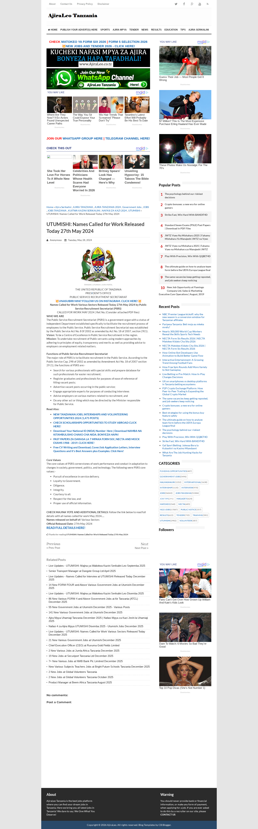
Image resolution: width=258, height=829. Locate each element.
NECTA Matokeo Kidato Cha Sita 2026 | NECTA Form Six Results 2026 (183, 347)
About (52, 4)
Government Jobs (131, 206)
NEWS (144, 29)
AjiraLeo (111, 824)
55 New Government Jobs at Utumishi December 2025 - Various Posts (89, 607)
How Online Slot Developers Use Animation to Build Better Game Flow (182, 354)
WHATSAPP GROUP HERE (83, 138)
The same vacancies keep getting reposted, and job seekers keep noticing (188, 278)
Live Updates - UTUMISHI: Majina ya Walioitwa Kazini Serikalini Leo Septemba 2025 (97, 565)
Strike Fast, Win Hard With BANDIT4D (186, 214)
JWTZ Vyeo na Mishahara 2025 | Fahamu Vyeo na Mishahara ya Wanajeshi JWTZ (187, 247)
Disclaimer (103, 4)
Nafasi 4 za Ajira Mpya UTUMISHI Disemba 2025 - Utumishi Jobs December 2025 (96, 626)
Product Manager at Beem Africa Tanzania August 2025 (80, 682)
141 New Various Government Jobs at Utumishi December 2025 (85, 612)
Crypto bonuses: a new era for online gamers (185, 206)
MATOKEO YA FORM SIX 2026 (83, 42)
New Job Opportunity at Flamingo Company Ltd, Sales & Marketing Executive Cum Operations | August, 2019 (181, 291)
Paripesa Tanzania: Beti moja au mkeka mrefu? (183, 326)
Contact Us (66, 4)
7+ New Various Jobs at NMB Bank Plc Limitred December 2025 (86, 661)
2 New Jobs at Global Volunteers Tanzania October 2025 (81, 677)
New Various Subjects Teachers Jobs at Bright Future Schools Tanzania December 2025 (99, 666)
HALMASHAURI (167, 482)
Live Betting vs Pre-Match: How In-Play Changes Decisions (183, 376)
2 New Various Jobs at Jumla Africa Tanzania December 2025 (84, 650)
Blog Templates (146, 824)
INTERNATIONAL (192, 482)
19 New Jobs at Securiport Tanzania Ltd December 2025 (81, 655)
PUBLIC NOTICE (188, 509)
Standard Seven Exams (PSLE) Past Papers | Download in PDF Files (187, 227)
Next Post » (141, 547)
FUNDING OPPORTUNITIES (173, 471)
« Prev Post (53, 547)
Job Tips (164, 499)
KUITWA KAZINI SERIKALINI (84, 210)
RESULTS (156, 29)
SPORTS (105, 29)
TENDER (134, 29)
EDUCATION (171, 29)
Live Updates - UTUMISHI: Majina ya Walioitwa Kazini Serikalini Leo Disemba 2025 (96, 593)
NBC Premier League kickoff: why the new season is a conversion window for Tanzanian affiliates (183, 317)
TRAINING (198, 515)
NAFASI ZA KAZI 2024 (114, 210)
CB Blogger (165, 824)
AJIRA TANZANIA (83, 206)
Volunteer (186, 520)
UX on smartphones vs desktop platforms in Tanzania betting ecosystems (184, 383)
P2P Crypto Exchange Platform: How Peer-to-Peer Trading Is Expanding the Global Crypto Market (183, 391)
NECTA (181, 504)
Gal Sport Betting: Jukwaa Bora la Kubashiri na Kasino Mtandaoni (180, 447)
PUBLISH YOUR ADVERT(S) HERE (79, 29)
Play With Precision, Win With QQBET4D (187, 256)
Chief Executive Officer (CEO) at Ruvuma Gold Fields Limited (84, 645)
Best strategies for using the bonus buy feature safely (183, 414)
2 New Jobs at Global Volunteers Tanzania (73, 671)
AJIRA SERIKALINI (198, 29)
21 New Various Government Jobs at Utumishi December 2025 (85, 640)
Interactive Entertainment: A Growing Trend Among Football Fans (182, 361)
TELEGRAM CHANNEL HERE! (127, 138)
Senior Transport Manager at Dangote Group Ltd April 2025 (82, 570)
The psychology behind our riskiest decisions (184, 195)
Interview (187, 487)
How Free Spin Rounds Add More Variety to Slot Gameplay (184, 369)
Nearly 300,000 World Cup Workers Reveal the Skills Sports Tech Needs (182, 333)
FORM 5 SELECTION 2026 (128, 42)
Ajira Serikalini (63, 206)
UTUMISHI (134, 210)
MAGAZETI (182, 499)
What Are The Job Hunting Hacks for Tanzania (182, 454)
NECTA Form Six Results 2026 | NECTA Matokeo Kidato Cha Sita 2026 (183, 340)
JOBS (146, 206)
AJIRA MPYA (120, 29)
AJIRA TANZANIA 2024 (108, 206)
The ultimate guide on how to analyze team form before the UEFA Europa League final (188, 268)
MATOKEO (165, 504)
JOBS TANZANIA (57, 210)
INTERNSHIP (166, 487)
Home (54, 29)
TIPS (183, 29)
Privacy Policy (85, 4)
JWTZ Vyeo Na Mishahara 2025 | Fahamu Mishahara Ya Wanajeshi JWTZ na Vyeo (187, 237)
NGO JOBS (165, 509)
